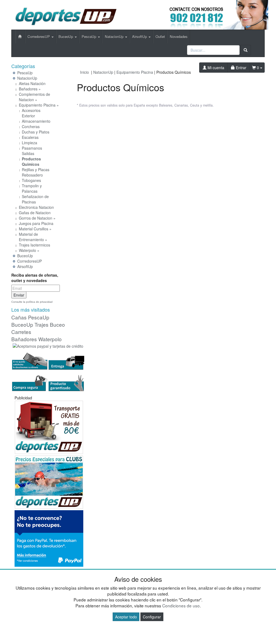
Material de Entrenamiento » (33, 236)
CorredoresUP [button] (39, 36)
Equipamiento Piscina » (39, 105)
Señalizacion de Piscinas (35, 199)
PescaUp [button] (89, 36)
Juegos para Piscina (36, 223)
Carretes (21, 331)
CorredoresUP (29, 261)
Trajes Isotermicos (34, 245)
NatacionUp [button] (115, 36)
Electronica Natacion (36, 207)
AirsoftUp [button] (140, 36)
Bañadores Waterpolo (36, 339)
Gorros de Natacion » (37, 218)
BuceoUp (25, 255)
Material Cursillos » (35, 228)
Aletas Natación (32, 83)
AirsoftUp (25, 266)
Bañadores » (30, 88)
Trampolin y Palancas (32, 188)
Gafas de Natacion (35, 212)
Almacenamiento (36, 121)
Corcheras (31, 126)
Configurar (152, 616)
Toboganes (31, 180)
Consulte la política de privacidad (32, 301)
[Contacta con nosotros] (205, 14)
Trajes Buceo (49, 324)
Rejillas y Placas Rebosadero (35, 172)
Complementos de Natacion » (34, 96)
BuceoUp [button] (66, 36)
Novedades (179, 36)
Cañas (19, 317)
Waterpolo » (29, 250)
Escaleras (30, 137)
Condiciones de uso (181, 605)
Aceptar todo (126, 616)
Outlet (160, 36)
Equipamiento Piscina (134, 72)
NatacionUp (27, 78)
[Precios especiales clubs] (49, 481)
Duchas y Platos (35, 132)
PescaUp (25, 72)
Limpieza (29, 142)
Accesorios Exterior (31, 113)
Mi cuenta (215, 67)
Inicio (84, 72)
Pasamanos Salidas (32, 150)
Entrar (240, 67)
